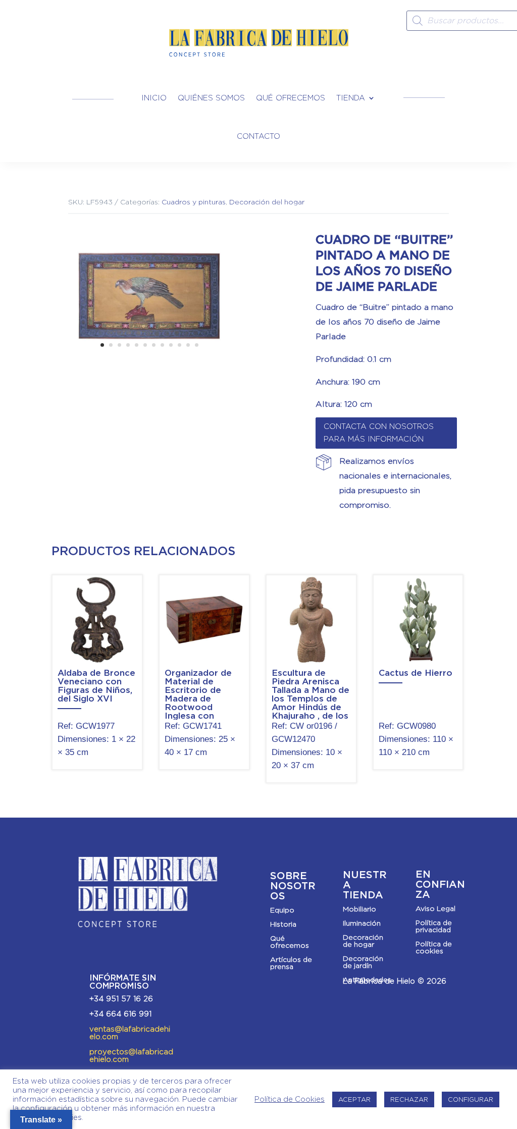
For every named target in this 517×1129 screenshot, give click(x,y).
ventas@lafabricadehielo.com (129, 1033)
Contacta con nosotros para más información (379, 433)
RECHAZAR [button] (409, 1099)
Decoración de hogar (363, 940)
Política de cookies (434, 947)
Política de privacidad (434, 926)
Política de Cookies (289, 1099)
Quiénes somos (211, 98)
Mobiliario (359, 909)
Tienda (350, 98)
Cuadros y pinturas (194, 202)
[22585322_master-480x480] (149, 364)
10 (179, 345)
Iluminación (362, 923)
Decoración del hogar (266, 202)
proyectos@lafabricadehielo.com (131, 1055)
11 (188, 345)
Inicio (154, 98)
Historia (283, 924)
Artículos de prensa (291, 963)
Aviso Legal (435, 908)
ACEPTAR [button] (354, 1099)
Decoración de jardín (363, 962)
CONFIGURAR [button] (470, 1099)
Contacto (258, 136)
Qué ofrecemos (290, 98)
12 (196, 345)
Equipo (282, 910)
